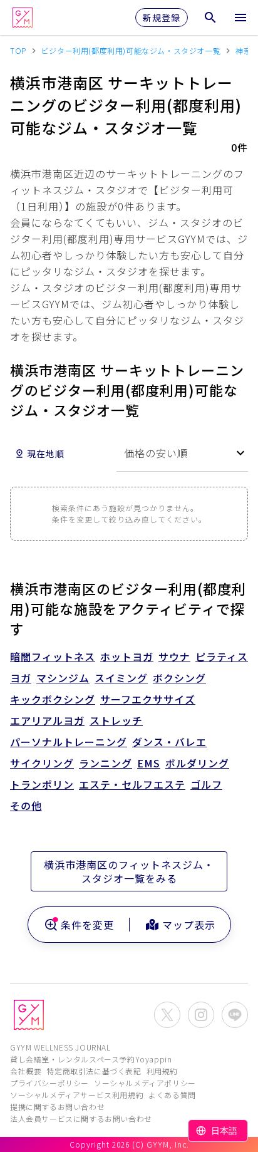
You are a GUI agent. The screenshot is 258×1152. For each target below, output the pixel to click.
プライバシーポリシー (49, 1082)
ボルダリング (197, 763)
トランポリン (42, 784)
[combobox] (182, 453)
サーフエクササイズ (147, 699)
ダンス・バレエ (169, 741)
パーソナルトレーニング (68, 741)
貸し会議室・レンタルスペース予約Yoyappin (91, 1059)
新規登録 (161, 17)
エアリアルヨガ (47, 720)
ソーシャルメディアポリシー (145, 1082)
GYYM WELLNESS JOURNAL (60, 1047)
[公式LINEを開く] (235, 1015)
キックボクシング (52, 699)
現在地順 (45, 453)
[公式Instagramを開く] (201, 1015)
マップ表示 (188, 924)
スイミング (121, 677)
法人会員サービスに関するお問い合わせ (81, 1118)
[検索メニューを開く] (210, 17)
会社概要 (25, 1071)
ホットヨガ (126, 656)
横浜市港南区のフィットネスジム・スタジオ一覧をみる (129, 871)
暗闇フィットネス (52, 656)
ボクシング (179, 677)
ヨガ (20, 677)
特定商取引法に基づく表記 (93, 1071)
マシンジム (63, 677)
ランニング (105, 763)
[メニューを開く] (240, 17)
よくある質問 (172, 1094)
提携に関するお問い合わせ (57, 1106)
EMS (148, 763)
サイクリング (42, 763)
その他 (26, 805)
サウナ (174, 656)
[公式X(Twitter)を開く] (167, 1015)
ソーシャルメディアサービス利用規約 (76, 1094)
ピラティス (221, 656)
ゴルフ (206, 784)
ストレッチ (116, 720)
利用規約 (162, 1071)
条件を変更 (87, 924)
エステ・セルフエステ (132, 784)
